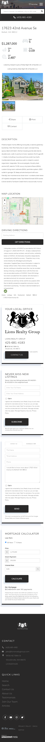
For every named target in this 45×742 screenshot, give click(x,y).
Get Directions (22, 242)
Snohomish (21, 295)
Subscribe (16, 422)
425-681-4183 (15, 343)
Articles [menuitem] (6, 705)
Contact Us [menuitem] (8, 689)
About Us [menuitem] (7, 693)
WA (15, 295)
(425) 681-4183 (23, 17)
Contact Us (17, 355)
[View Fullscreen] (4, 208)
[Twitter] (22, 717)
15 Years (19, 542)
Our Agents (34, 352)
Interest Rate (9, 565)
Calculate (17, 579)
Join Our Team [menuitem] (10, 701)
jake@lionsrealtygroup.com (17, 652)
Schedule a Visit (31, 444)
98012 (35, 295)
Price (7, 548)
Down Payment (10, 557)
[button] (42, 11)
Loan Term (9, 538)
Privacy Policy (9, 518)
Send (16, 509)
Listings (9, 295)
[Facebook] (5, 717)
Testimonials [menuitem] (8, 697)
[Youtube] (11, 717)
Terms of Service (20, 518)
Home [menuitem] (5, 681)
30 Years (10, 542)
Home (3, 295)
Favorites (34, 4)
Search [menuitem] (5, 685)
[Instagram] (16, 717)
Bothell (28, 295)
